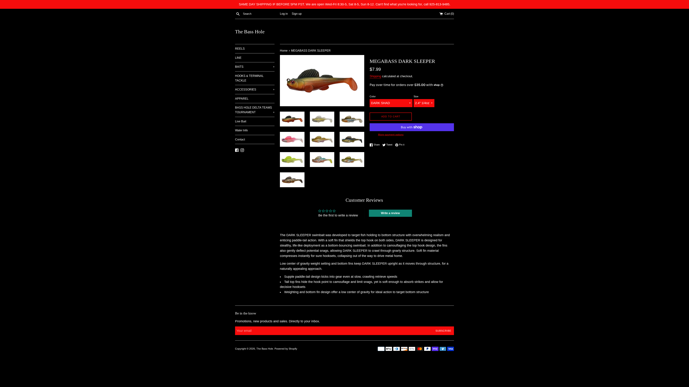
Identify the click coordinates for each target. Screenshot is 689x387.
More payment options (391, 134)
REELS (240, 48)
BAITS (255, 66)
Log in (284, 13)
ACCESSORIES (255, 89)
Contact (240, 139)
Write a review (390, 213)
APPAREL (242, 98)
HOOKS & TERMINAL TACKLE (249, 78)
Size (416, 96)
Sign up (297, 13)
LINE (238, 57)
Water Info (241, 130)
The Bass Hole (249, 31)
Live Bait (240, 121)
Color (373, 96)
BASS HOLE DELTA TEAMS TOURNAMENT (255, 110)
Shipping (375, 76)
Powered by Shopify (286, 348)
